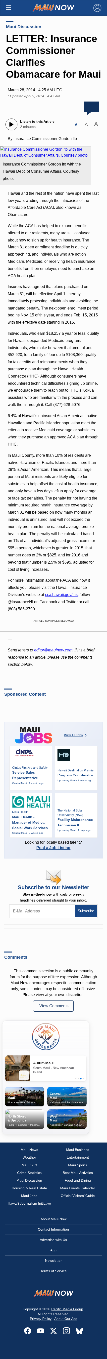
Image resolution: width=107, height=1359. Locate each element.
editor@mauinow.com (53, 650)
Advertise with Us (53, 1240)
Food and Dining (78, 1180)
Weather (29, 1157)
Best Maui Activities (78, 1173)
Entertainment (78, 1157)
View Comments (53, 1006)
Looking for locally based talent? (53, 845)
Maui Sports (77, 1165)
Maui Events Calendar (77, 1188)
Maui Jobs (29, 1196)
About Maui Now (53, 1219)
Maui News (29, 1150)
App (53, 1250)
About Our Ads (65, 1319)
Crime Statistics (29, 1173)
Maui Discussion (23, 26)
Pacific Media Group (67, 1309)
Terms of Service (53, 1271)
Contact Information (53, 1229)
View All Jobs (73, 735)
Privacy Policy (41, 1319)
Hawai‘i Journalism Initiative (29, 1203)
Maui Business (77, 1150)
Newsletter (53, 1261)
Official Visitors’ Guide (78, 1196)
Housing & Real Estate (29, 1188)
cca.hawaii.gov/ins (61, 595)
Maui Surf (29, 1165)
